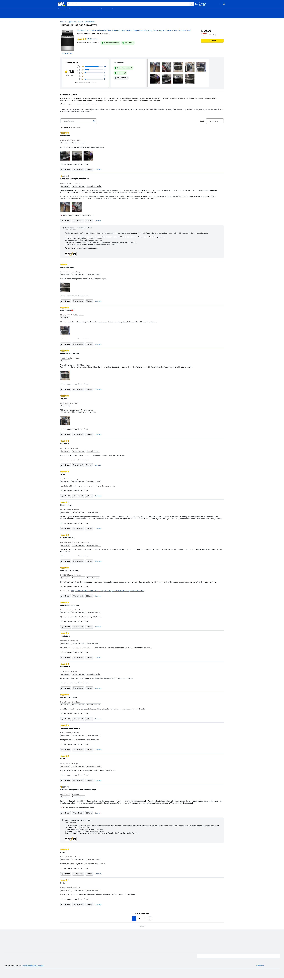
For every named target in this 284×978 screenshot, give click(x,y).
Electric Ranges (90, 22)
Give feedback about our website (33, 965)
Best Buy (63, 22)
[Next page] (150, 918)
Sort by (202, 121)
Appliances (72, 22)
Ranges (80, 22)
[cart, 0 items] (223, 4)
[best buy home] (61, 4)
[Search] (94, 121)
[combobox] (215, 121)
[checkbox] (110, 43)
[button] (215, 35)
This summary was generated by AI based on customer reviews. (79, 104)
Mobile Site (260, 965)
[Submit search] (191, 4)
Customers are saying (68, 95)
